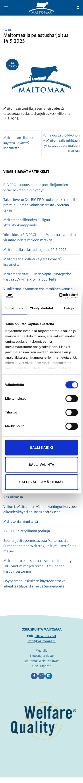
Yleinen (8, 29)
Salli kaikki (41, 447)
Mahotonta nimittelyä (20, 521)
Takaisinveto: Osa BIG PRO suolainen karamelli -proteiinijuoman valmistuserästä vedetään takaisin (40, 205)
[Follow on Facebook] (34, 676)
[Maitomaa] (42, 8)
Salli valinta (41, 465)
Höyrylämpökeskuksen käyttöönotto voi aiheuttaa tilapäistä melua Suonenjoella (34, 583)
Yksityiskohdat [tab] (41, 308)
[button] (5, 8)
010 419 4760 (45, 636)
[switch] (71, 398)
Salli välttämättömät (41, 482)
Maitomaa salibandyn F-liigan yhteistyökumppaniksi (26, 222)
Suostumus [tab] (14, 308)
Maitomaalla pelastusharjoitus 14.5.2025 (35, 249)
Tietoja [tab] (69, 308)
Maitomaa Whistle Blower (41, 661)
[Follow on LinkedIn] (48, 676)
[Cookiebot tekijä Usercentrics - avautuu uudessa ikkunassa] (59, 296)
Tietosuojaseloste (42, 656)
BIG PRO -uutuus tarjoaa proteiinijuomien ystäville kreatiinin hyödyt (35, 187)
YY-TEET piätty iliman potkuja (26, 531)
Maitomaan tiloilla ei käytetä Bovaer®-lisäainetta (19, 143)
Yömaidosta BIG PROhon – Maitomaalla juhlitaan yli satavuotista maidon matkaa (41, 237)
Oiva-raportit (41, 666)
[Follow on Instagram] (41, 676)
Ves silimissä (13, 497)
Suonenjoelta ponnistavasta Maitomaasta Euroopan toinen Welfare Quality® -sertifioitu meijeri (39, 545)
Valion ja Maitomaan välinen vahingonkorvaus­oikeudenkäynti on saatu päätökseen (40, 509)
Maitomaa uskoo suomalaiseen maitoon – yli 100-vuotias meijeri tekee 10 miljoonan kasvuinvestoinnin (38, 566)
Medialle (41, 650)
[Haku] (78, 8)
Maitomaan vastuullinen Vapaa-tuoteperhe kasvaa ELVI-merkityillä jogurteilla (37, 276)
